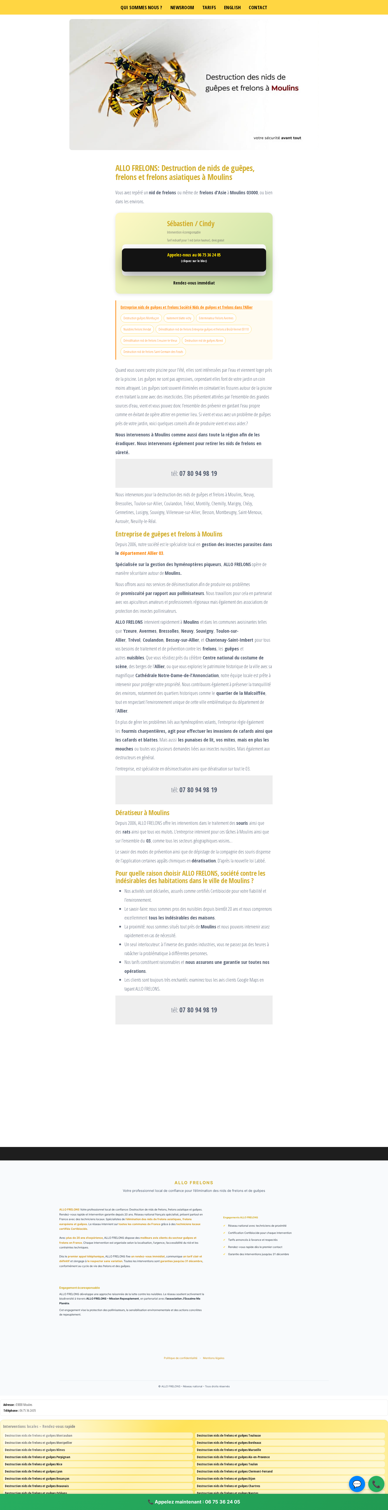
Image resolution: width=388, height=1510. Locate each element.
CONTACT (258, 7)
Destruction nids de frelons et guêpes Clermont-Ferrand (235, 1471)
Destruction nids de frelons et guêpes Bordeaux (229, 1442)
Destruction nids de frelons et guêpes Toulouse (229, 1435)
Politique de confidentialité (181, 1358)
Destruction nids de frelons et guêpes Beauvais (37, 1486)
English (232, 7)
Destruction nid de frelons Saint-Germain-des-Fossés (153, 351)
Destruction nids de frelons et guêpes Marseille (229, 1450)
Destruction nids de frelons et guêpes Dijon (226, 1478)
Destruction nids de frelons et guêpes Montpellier (38, 1442)
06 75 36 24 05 (28, 1410)
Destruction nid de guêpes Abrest (204, 340)
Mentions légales (213, 1358)
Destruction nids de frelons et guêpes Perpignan (37, 1457)
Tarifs (209, 7)
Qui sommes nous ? (141, 7)
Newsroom (182, 7)
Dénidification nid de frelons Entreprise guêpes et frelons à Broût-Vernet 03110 (204, 329)
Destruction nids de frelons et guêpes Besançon (37, 1478)
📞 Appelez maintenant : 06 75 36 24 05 (194, 1502)
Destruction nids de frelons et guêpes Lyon (33, 1471)
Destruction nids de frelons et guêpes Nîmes (35, 1450)
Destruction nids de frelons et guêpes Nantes (227, 1493)
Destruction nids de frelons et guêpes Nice (33, 1464)
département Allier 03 (141, 552)
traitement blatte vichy (179, 318)
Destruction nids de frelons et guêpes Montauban (38, 1435)
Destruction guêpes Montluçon (141, 318)
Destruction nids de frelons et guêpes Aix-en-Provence (233, 1457)
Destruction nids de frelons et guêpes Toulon (227, 1464)
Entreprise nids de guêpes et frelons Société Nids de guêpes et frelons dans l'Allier (187, 307)
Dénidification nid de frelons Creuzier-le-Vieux (150, 340)
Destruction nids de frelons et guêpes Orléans (36, 1493)
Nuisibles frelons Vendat (137, 329)
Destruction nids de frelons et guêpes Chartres (228, 1486)
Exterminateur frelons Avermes (216, 318)
